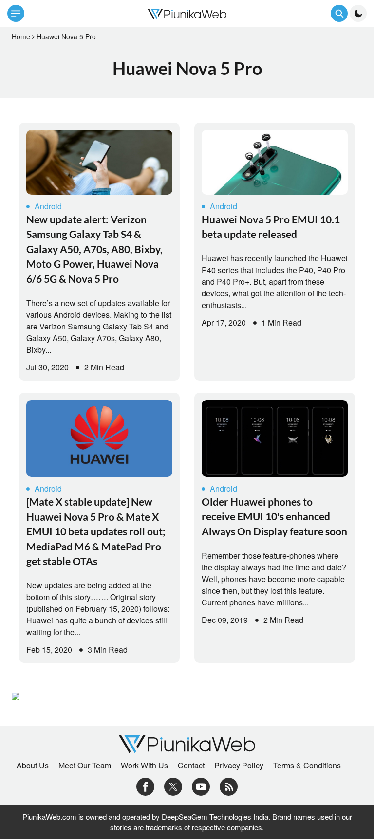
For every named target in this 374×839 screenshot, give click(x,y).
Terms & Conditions (307, 765)
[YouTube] (201, 785)
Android (48, 206)
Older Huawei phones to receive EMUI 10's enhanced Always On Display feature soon (274, 516)
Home (21, 36)
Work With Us (144, 765)
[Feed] (229, 785)
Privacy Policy (238, 765)
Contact (191, 765)
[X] (173, 785)
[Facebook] (145, 785)
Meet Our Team (84, 765)
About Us (33, 765)
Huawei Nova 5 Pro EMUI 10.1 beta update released (271, 226)
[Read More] (99, 162)
